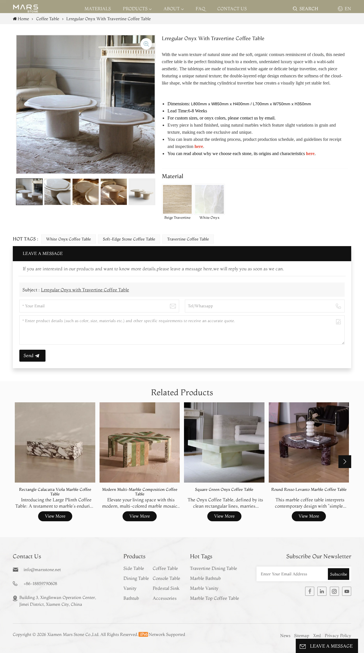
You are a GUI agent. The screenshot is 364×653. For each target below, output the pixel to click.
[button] (344, 461)
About (172, 8)
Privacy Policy (338, 635)
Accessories (165, 598)
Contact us (232, 8)
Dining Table (136, 578)
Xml (317, 635)
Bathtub (131, 598)
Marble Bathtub (205, 578)
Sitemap (301, 635)
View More (55, 516)
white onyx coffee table (68, 239)
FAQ (200, 8)
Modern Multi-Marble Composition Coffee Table (139, 492)
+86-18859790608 (40, 583)
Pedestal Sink (166, 588)
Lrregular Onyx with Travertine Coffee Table (85, 289)
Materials (97, 8)
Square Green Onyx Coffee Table (224, 489)
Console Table (166, 578)
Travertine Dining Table (213, 568)
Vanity (129, 588)
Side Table (133, 568)
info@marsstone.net (42, 569)
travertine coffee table (188, 239)
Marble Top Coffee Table (214, 598)
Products (135, 8)
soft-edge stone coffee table (129, 239)
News (285, 635)
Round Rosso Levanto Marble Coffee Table (309, 489)
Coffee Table (165, 568)
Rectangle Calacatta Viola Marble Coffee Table (55, 492)
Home (23, 19)
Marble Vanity (204, 588)
